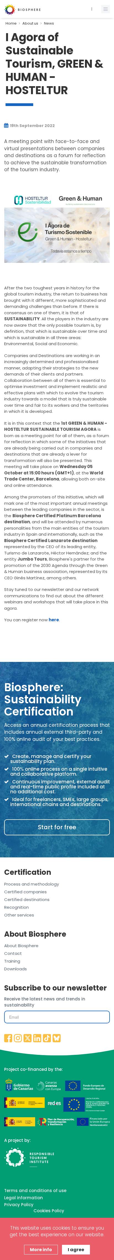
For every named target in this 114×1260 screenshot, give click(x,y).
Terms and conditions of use (35, 1190)
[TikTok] (47, 1038)
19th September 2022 (32, 125)
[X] (28, 1038)
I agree (76, 1249)
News (49, 23)
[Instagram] (18, 1038)
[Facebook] (8, 1038)
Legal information (23, 1198)
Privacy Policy (18, 1205)
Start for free (57, 827)
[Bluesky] (57, 1038)
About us (30, 23)
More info (41, 1249)
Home (11, 23)
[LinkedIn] (37, 1038)
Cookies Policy (48, 1211)
